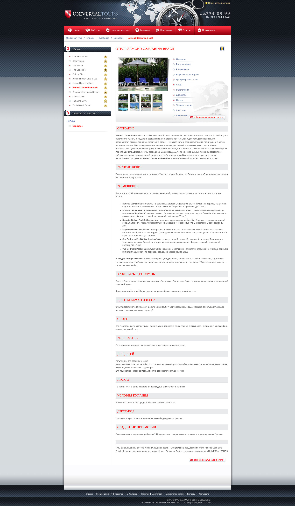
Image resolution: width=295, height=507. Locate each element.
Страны (90, 38)
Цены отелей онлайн (219, 3)
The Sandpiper (79, 70)
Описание (181, 59)
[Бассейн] (123, 107)
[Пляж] (134, 107)
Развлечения (182, 90)
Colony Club (78, 74)
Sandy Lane (78, 61)
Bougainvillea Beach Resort (86, 92)
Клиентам (145, 494)
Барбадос (104, 38)
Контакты (191, 494)
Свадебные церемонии (187, 115)
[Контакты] (216, 12)
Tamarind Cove (80, 101)
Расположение (183, 64)
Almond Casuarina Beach (85, 87)
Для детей (181, 95)
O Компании (132, 494)
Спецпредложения (104, 494)
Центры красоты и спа (187, 79)
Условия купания (184, 105)
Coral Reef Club (80, 56)
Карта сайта (204, 494)
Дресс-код (181, 110)
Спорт (179, 85)
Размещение (182, 69)
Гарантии (119, 494)
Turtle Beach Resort (82, 105)
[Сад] (157, 98)
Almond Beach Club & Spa (85, 79)
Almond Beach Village (83, 83)
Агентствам (157, 494)
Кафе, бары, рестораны (187, 74)
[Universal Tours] (91, 15)
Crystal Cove (79, 96)
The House (78, 65)
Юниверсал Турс (74, 38)
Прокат (179, 100)
